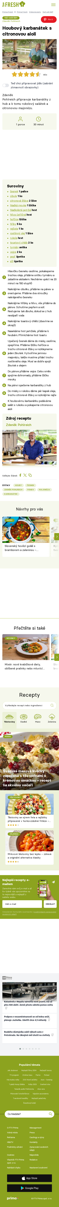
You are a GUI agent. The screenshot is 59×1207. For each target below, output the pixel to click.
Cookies (10, 1155)
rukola (13, 238)
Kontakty (33, 1142)
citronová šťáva (19, 200)
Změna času (27, 1075)
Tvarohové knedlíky (20, 1098)
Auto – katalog (46, 1080)
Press (32, 1132)
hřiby (13, 224)
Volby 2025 (32, 1084)
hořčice (14, 219)
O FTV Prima (12, 1128)
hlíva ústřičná (18, 214)
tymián (14, 247)
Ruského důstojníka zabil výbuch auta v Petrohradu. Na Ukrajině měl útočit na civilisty (27, 1033)
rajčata (14, 228)
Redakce (33, 1160)
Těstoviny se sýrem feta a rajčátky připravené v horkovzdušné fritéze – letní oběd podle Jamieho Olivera (28, 821)
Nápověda (34, 1155)
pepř (12, 256)
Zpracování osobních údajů (39, 1148)
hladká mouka (18, 205)
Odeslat (50, 904)
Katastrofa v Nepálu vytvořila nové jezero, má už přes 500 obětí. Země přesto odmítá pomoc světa (28, 1003)
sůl (11, 261)
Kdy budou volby (13, 1080)
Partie (38, 1075)
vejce (13, 252)
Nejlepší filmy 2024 (28, 1070)
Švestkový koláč (29, 1103)
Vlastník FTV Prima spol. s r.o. (15, 1161)
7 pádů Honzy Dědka (17, 1084)
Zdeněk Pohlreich (11, 21)
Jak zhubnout (12, 1070)
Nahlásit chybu (13, 1167)
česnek (14, 191)
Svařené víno (45, 1084)
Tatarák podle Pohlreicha (24, 1089)
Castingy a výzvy (37, 1137)
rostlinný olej (17, 233)
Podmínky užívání (14, 1147)
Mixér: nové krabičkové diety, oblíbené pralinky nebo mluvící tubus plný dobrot (24, 667)
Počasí (46, 1075)
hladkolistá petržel (20, 210)
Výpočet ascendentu (41, 1094)
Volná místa (12, 1132)
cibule (13, 196)
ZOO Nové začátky (30, 1080)
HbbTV (10, 1142)
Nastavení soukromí (38, 1167)
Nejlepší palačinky (39, 1098)
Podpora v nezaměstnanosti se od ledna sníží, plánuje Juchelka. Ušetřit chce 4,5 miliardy (27, 1018)
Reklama (11, 1137)
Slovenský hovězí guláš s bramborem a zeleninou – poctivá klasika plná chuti (20, 548)
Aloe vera (41, 1089)
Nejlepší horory (46, 1070)
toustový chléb (19, 242)
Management (35, 1128)
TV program (14, 1075)
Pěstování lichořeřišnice (19, 1094)
